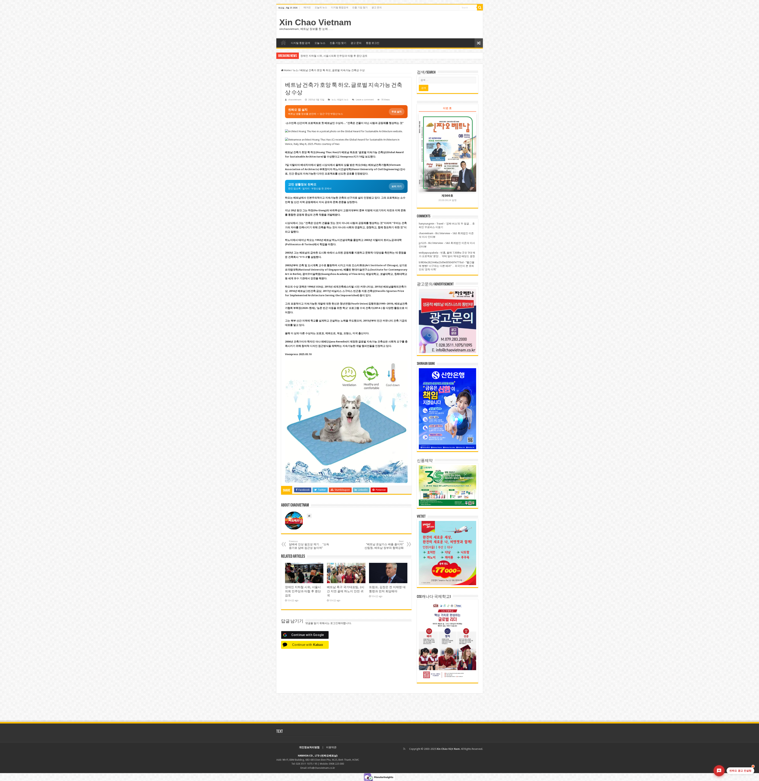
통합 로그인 (372, 43)
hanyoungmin (426, 223)
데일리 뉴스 (342, 99)
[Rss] (404, 748)
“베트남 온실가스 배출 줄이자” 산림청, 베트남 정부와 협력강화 (384, 544)
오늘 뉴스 (319, 43)
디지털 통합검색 (339, 7)
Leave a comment (365, 99)
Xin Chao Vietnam (315, 22)
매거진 (307, 7)
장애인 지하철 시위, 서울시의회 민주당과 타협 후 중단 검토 (303, 591)
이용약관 (331, 747)
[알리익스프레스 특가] (346, 421)
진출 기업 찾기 (360, 7)
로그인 (334, 623)
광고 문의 (377, 7)
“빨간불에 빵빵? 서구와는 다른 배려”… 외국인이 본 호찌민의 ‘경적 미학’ (446, 266)
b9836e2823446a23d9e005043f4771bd (441, 262)
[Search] (480, 7)
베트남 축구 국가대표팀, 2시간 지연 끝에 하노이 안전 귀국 (333, 55)
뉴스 (295, 70)
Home (287, 70)
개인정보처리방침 (309, 747)
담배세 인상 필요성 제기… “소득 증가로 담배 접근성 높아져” (309, 544)
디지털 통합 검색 (300, 43)
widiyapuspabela (428, 252)
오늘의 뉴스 (321, 7)
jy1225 (422, 242)
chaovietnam (294, 99)
